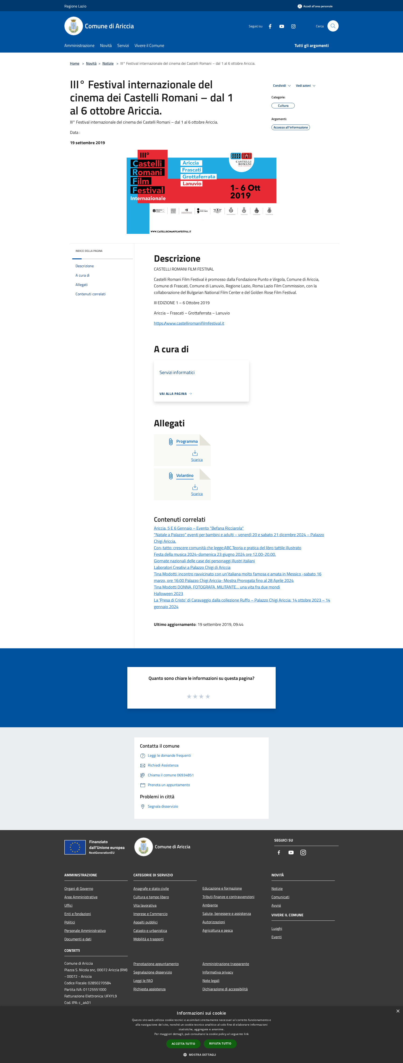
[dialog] (201, 1034)
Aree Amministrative (80, 897)
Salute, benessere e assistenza (226, 913)
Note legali (210, 980)
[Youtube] (280, 26)
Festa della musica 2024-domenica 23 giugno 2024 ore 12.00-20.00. (215, 554)
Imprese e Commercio (150, 914)
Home (74, 63)
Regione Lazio (75, 6)
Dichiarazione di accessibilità (225, 989)
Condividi (280, 85)
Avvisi (276, 905)
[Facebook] (268, 26)
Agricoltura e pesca (217, 930)
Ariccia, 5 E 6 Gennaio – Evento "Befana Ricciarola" (199, 528)
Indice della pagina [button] (89, 251)
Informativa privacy (217, 972)
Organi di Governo (78, 888)
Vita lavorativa (144, 905)
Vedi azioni (303, 85)
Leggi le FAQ (143, 980)
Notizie (108, 63)
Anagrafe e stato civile (151, 888)
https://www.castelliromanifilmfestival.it (189, 323)
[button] (201, 1054)
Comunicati (280, 897)
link (246, 1034)
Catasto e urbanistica (150, 930)
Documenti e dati (77, 939)
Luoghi (276, 928)
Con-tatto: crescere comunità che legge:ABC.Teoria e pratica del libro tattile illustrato (227, 548)
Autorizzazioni (213, 922)
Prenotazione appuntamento (156, 964)
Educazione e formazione (222, 888)
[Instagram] (291, 26)
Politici (69, 922)
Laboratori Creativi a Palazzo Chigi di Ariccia (192, 567)
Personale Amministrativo (85, 930)
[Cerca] (333, 26)
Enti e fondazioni (77, 914)
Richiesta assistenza (149, 989)
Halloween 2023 (168, 593)
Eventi (276, 937)
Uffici (68, 905)
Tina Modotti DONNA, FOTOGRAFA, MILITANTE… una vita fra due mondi (217, 587)
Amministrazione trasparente (225, 964)
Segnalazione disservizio (152, 972)
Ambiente (210, 905)
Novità (91, 63)
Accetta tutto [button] (183, 1044)
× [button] (398, 1011)
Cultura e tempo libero (151, 897)
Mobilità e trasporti (148, 939)
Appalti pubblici (145, 922)
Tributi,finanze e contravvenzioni (228, 896)
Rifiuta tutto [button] (220, 1043)
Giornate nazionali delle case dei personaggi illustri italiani (204, 561)
